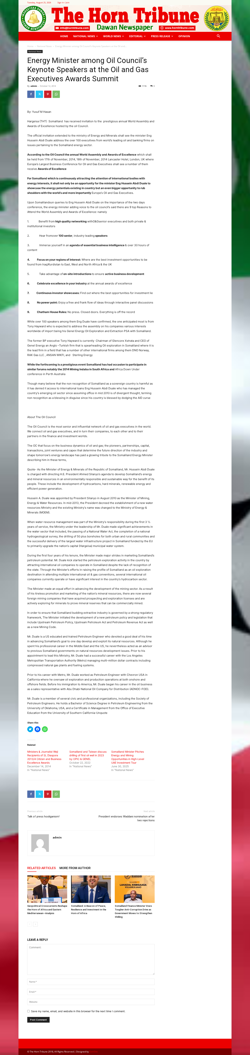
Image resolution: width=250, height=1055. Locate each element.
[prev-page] (29, 924)
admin (34, 86)
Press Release (160, 36)
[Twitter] (39, 94)
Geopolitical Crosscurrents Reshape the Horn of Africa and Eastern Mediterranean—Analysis (47, 910)
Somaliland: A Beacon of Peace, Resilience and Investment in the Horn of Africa (88, 910)
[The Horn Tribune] (125, 18)
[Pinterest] (47, 94)
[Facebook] (31, 94)
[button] (218, 36)
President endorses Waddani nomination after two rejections (127, 818)
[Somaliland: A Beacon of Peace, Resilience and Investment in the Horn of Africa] (91, 889)
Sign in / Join (63, 2)
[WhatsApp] (56, 94)
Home (64, 36)
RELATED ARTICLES (41, 868)
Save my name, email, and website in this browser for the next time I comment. (78, 1011)
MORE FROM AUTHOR (75, 868)
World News (112, 36)
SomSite (93, 1051)
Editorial (136, 36)
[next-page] (35, 924)
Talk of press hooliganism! (43, 816)
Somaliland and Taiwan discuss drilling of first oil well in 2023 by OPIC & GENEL (88, 755)
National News (84, 36)
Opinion (184, 36)
